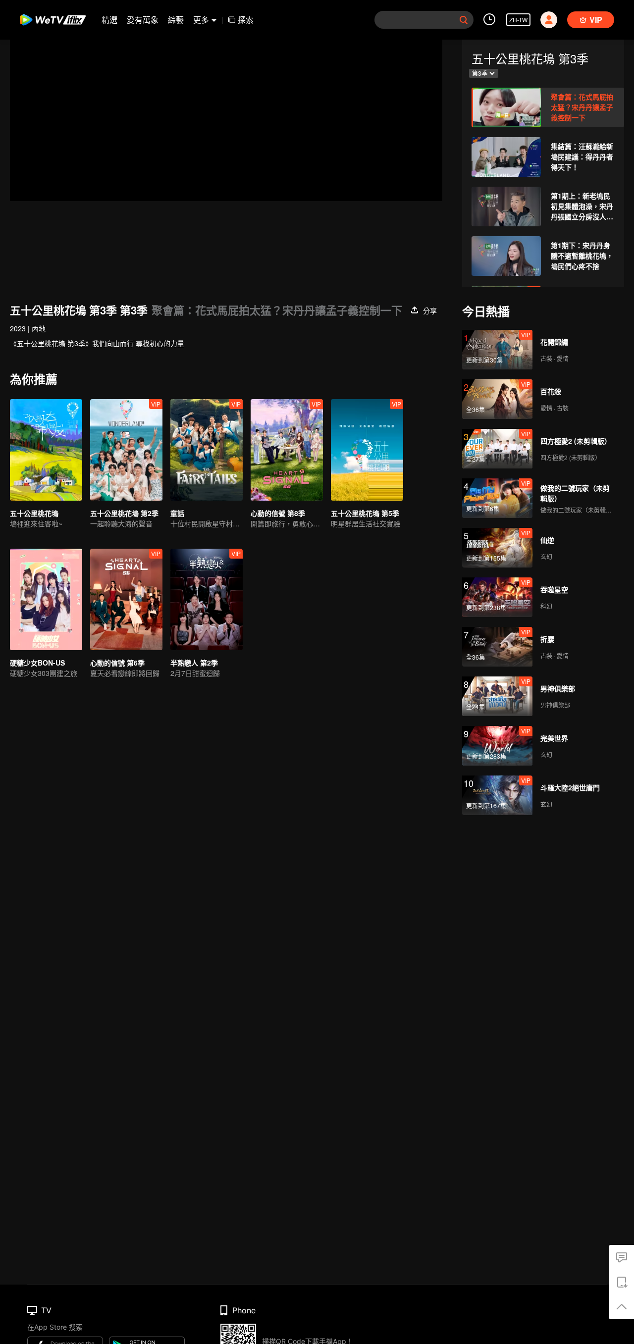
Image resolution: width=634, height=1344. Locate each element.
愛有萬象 (142, 19)
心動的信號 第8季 (278, 513)
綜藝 (176, 19)
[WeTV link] (53, 20)
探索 (246, 19)
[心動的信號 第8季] (287, 450)
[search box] (464, 20)
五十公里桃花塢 (34, 513)
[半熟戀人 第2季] (206, 599)
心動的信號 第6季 (117, 663)
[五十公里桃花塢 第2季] (126, 450)
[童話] (206, 450)
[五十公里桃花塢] (46, 450)
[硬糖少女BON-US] (46, 599)
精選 (109, 19)
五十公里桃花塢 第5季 (365, 513)
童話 (177, 513)
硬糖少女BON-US (37, 663)
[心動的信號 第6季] (126, 599)
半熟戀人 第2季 (194, 663)
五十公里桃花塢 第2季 (124, 513)
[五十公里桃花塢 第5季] (367, 450)
